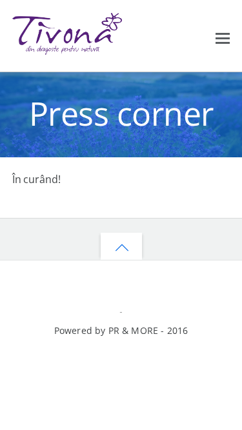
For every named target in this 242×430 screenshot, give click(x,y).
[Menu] (223, 36)
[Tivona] (67, 49)
